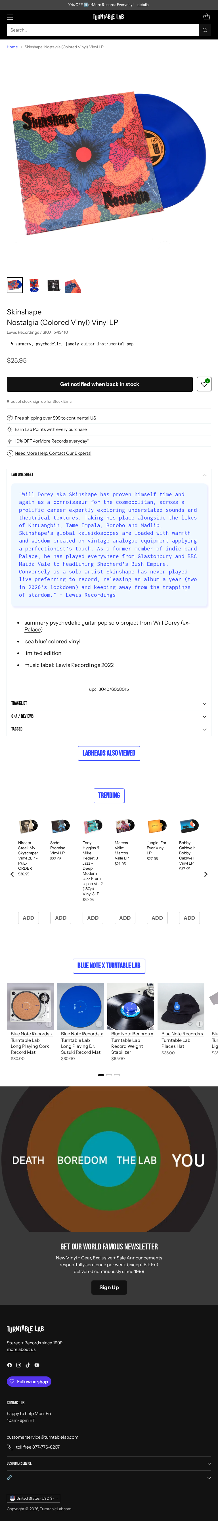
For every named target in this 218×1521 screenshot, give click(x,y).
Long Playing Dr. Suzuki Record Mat (80, 1049)
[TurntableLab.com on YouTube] (36, 1366)
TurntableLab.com (56, 1509)
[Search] (205, 30)
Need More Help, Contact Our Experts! (53, 453)
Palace (28, 556)
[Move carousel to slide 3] (117, 1075)
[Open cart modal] (206, 17)
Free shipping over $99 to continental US (55, 418)
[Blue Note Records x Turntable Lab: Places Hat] (181, 1006)
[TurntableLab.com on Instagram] (18, 1366)
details (142, 5)
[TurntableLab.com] (109, 16)
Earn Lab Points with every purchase (51, 429)
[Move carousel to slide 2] (109, 1075)
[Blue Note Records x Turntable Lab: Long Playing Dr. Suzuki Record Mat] (80, 1006)
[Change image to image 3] (53, 285)
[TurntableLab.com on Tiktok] (27, 1366)
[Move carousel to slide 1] (101, 1075)
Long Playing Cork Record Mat (30, 1049)
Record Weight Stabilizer (127, 1049)
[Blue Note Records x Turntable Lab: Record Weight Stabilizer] (130, 1006)
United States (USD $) (35, 1498)
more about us (21, 1349)
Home (12, 47)
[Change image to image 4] (73, 285)
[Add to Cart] (48, 1024)
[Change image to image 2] (34, 285)
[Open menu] (10, 17)
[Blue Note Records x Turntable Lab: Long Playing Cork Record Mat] (30, 1006)
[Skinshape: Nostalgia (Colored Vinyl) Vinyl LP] (109, 164)
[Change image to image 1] (15, 285)
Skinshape (24, 311)
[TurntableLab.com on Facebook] (9, 1366)
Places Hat (173, 1046)
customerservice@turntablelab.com (42, 1437)
